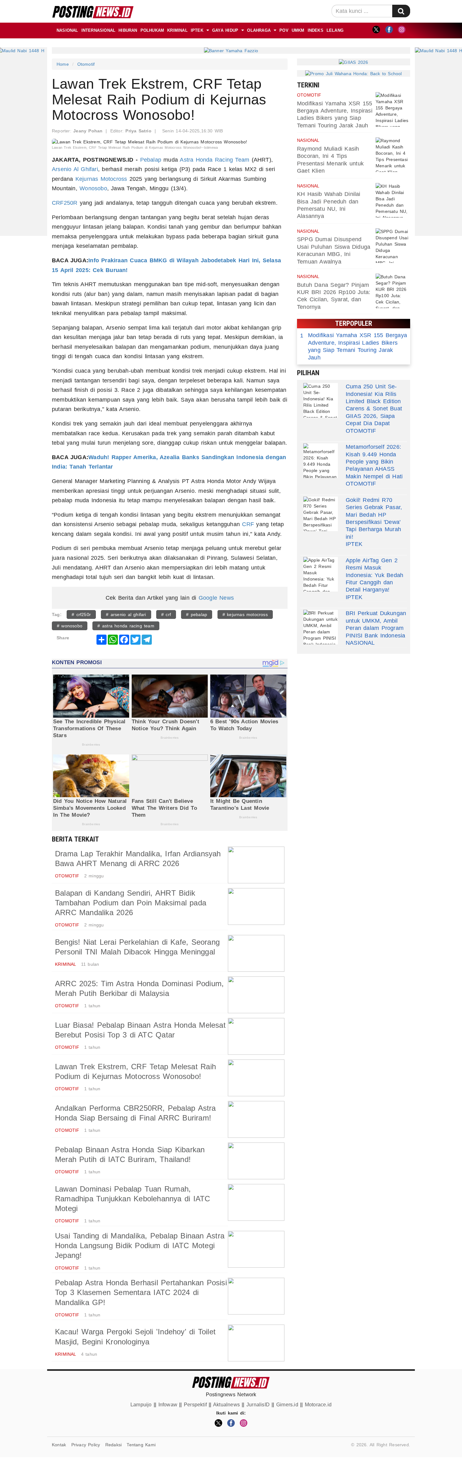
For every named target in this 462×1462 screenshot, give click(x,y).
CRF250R (64, 203)
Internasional (98, 30)
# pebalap (196, 614)
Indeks (315, 30)
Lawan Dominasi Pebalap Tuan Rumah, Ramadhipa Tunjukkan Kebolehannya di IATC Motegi (132, 1199)
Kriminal (177, 30)
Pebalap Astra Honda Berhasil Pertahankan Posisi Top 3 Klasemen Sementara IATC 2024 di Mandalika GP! (141, 1292)
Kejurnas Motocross (101, 179)
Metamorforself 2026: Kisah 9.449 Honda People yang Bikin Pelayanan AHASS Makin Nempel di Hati (374, 462)
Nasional (67, 30)
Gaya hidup (225, 30)
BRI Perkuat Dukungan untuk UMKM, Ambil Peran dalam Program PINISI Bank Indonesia (376, 624)
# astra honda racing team (125, 625)
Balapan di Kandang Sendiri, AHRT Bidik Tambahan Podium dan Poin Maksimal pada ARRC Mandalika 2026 (130, 903)
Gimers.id (287, 1404)
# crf (166, 614)
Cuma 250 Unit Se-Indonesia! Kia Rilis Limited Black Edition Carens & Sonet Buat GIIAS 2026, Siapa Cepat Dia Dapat (374, 404)
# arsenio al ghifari (126, 614)
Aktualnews (226, 1404)
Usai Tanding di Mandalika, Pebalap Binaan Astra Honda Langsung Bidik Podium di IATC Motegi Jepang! (139, 1245)
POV (284, 30)
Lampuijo (141, 1404)
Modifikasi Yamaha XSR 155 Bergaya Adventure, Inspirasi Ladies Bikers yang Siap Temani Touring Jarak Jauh (353, 346)
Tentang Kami (141, 1444)
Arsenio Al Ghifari (75, 169)
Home (63, 64)
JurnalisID (258, 1404)
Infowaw (167, 1404)
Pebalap (150, 160)
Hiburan (127, 30)
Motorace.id (318, 1404)
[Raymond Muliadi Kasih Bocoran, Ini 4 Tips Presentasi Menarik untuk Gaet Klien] (393, 154)
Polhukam (152, 30)
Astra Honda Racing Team (214, 160)
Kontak (59, 1444)
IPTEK (197, 30)
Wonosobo (93, 188)
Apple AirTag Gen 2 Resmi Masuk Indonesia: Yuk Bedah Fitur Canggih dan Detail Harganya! (374, 575)
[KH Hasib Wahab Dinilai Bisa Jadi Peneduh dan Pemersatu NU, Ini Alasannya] (393, 200)
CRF (248, 524)
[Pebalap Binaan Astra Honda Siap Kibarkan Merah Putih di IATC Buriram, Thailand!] (256, 1160)
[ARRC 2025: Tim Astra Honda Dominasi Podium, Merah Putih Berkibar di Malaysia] (256, 994)
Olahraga (259, 30)
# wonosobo (69, 625)
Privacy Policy (85, 1444)
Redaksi (113, 1444)
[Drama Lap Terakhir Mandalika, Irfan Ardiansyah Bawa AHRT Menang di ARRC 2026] (256, 865)
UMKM (298, 30)
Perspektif (195, 1404)
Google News (216, 598)
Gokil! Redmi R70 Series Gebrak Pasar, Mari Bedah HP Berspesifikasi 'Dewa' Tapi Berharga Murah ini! (374, 518)
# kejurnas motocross (245, 614)
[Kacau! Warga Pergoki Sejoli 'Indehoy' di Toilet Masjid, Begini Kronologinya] (256, 1343)
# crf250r (81, 614)
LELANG (335, 30)
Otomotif (86, 64)
